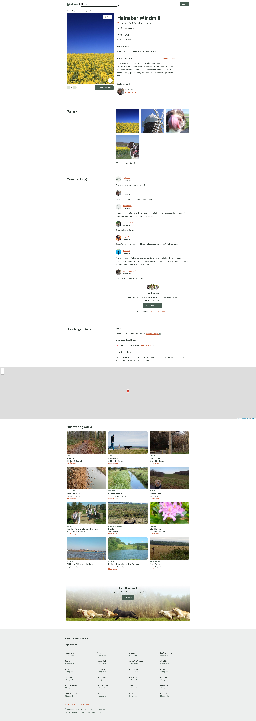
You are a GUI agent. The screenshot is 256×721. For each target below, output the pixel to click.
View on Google (152, 334)
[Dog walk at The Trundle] (169, 442)
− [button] (2, 373)
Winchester (133, 669)
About (67, 704)
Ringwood (164, 685)
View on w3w (146, 345)
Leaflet (238, 418)
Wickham (68, 669)
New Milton (133, 677)
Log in (184, 4)
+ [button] (2, 370)
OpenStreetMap (246, 418)
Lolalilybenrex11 (129, 271)
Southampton (166, 653)
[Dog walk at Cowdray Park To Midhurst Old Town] (86, 513)
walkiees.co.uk (73, 709)
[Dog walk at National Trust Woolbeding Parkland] (128, 548)
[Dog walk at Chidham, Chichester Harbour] (86, 548)
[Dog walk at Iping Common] (169, 513)
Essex (130, 685)
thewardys (127, 206)
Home (69, 11)
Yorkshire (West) (71, 685)
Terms (79, 704)
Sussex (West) (86, 11)
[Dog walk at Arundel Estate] (169, 478)
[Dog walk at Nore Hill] (86, 442)
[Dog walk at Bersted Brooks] (86, 478)
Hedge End (101, 661)
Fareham (163, 677)
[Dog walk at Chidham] (128, 513)
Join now (128, 597)
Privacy (86, 704)
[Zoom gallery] (127, 121)
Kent (99, 693)
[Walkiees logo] (72, 4)
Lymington (101, 669)
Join (176, 4)
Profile (128, 93)
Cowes (163, 669)
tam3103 (126, 251)
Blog (73, 704)
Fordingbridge (102, 685)
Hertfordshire (71, 693)
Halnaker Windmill (98, 11)
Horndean (164, 693)
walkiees (126, 178)
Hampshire (69, 653)
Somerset (132, 693)
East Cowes (101, 677)
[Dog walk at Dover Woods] (169, 548)
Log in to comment (152, 305)
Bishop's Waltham (135, 661)
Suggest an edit (169, 58)
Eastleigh (69, 661)
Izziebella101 (128, 223)
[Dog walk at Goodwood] (128, 442)
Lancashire (69, 677)
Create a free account (159, 311)
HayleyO (126, 237)
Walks (134, 93)
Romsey (131, 653)
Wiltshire (163, 661)
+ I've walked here (104, 88)
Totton (99, 653)
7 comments (129, 28)
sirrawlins (127, 192)
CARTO (254, 418)
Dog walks (76, 11)
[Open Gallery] (110, 80)
